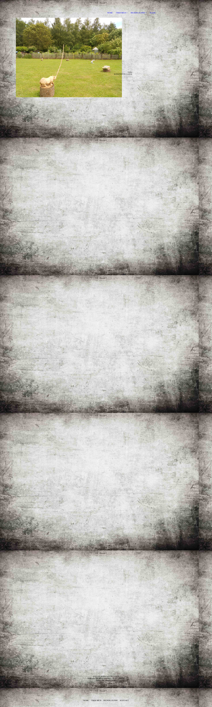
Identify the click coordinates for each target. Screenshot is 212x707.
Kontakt (152, 13)
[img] (69, 57)
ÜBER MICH (121, 13)
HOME (110, 13)
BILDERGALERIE (138, 13)
